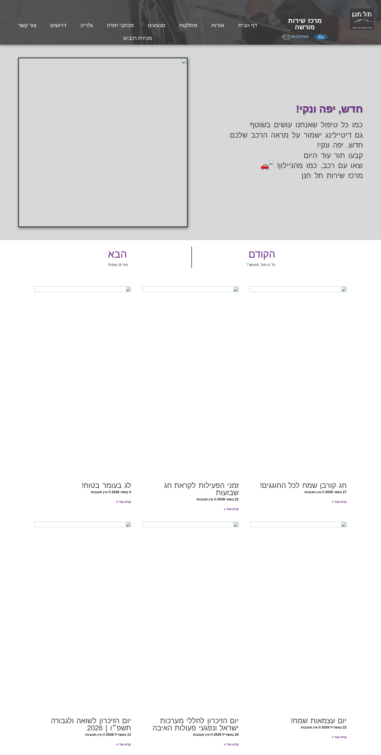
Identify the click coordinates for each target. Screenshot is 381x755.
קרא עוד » (339, 502)
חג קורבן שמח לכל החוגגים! (303, 485)
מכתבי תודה (120, 25)
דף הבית (247, 25)
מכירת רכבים (137, 38)
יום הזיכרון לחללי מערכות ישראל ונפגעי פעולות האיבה (196, 724)
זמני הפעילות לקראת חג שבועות (201, 489)
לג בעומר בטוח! (106, 485)
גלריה (86, 25)
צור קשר (27, 25)
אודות (217, 25)
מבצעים (156, 25)
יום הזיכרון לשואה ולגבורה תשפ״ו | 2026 (91, 724)
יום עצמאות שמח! (319, 720)
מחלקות (188, 25)
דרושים (58, 25)
